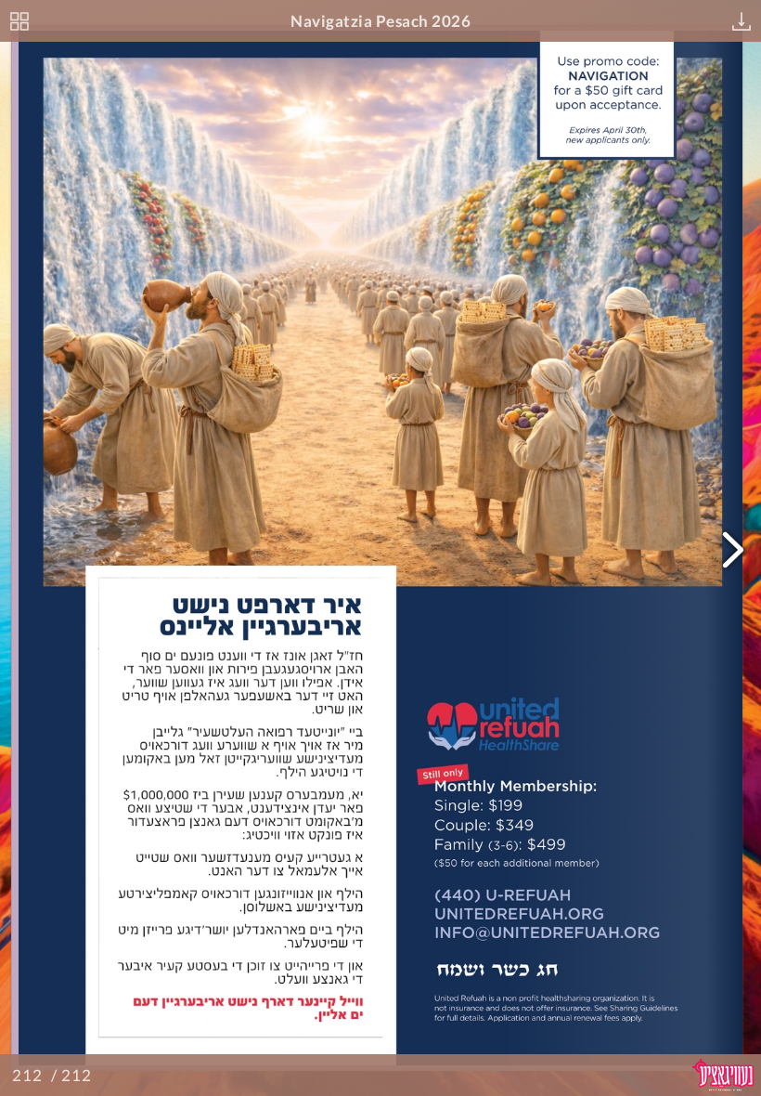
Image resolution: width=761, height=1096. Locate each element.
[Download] (742, 21)
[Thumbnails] (19, 21)
